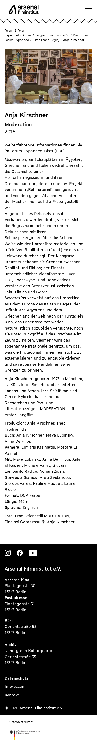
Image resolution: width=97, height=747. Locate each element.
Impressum (15, 686)
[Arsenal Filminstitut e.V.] (23, 9)
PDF (59, 151)
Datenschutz (16, 678)
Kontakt (12, 695)
